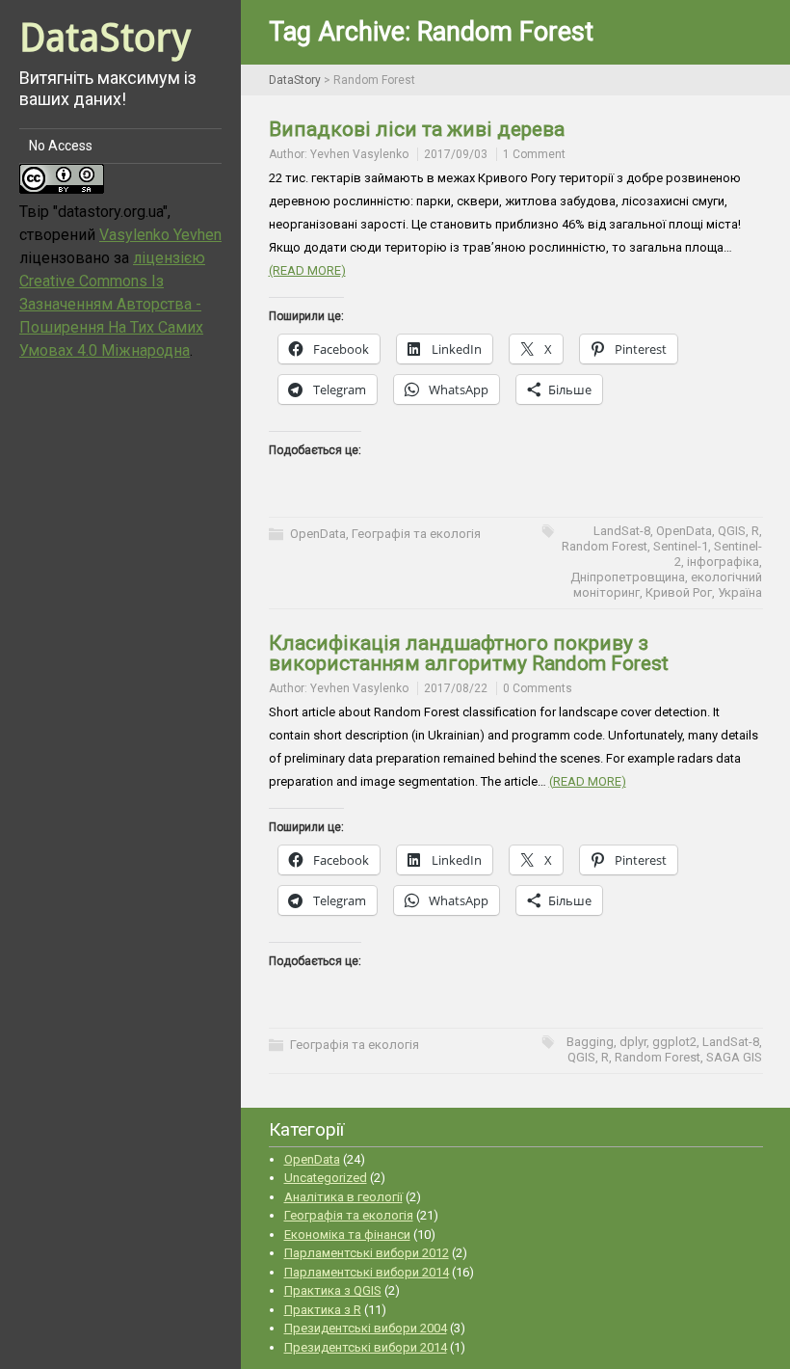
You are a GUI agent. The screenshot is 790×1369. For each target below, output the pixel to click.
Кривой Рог (678, 592)
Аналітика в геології (343, 1197)
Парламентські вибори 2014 (366, 1272)
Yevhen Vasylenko (359, 154)
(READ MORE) (307, 270)
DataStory (105, 38)
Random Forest (604, 546)
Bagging (590, 1041)
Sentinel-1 (680, 546)
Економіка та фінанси (347, 1234)
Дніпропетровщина (627, 577)
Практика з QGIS (333, 1290)
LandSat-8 (621, 530)
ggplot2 (674, 1041)
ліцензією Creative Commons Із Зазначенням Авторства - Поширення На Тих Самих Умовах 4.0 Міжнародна (112, 304)
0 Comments (537, 688)
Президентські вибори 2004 (365, 1328)
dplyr (632, 1041)
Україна (740, 592)
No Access (60, 145)
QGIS (732, 530)
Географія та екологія (416, 533)
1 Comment (534, 154)
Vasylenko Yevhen (160, 235)
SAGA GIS (734, 1057)
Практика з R (322, 1309)
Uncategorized (325, 1177)
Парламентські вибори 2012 (366, 1253)
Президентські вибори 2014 (365, 1347)
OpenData (318, 533)
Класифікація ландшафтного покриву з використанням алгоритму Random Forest (469, 653)
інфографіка (723, 561)
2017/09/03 (455, 154)
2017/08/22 (455, 688)
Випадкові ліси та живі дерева (417, 129)
